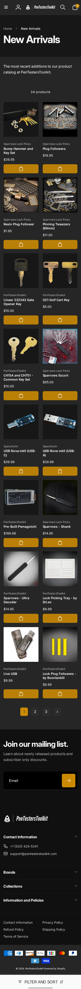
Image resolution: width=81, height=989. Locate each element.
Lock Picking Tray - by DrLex (60, 600)
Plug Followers (54, 149)
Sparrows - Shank (57, 526)
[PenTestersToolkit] (25, 825)
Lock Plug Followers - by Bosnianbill (59, 676)
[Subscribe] (68, 780)
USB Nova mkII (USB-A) (59, 453)
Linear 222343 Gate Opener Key (19, 302)
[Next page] (57, 712)
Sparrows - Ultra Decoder (16, 600)
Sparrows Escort (55, 375)
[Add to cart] (21, 168)
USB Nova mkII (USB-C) (20, 453)
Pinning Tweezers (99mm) (56, 226)
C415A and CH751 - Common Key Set (18, 377)
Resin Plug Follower (19, 224)
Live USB (10, 674)
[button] (6, 7)
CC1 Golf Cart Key (56, 300)
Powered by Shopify (54, 968)
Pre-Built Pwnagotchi (20, 526)
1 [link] (24, 711)
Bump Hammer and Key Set (18, 151)
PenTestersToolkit (34, 968)
